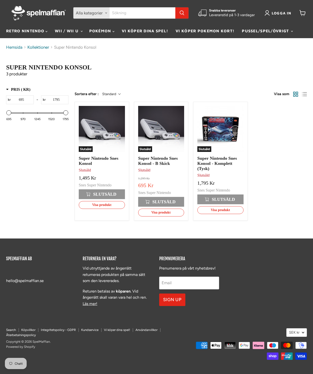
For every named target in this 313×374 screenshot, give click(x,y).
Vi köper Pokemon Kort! (205, 31)
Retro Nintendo (25, 31)
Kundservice (90, 330)
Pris (20, 89)
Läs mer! (90, 303)
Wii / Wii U (67, 31)
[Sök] (182, 13)
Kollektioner (38, 47)
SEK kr (294, 332)
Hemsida (14, 47)
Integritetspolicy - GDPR (58, 330)
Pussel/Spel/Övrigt (266, 31)
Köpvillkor (28, 330)
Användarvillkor (146, 330)
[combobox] (142, 13)
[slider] (8, 112)
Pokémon (100, 31)
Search (11, 330)
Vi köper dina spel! (145, 31)
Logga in (281, 13)
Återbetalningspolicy (21, 335)
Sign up (172, 299)
